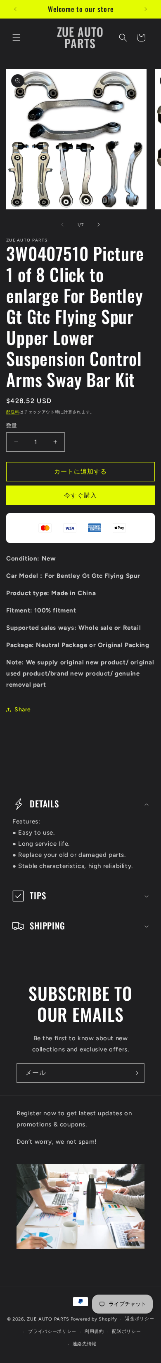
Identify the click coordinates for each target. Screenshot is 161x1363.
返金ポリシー (139, 1318)
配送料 (12, 412)
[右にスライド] (99, 225)
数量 (11, 425)
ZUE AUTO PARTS (48, 1319)
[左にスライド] (62, 225)
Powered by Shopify (94, 1319)
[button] (16, 37)
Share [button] (22, 709)
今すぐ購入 (80, 495)
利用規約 (94, 1331)
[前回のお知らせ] (15, 9)
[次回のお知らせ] (146, 9)
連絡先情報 (85, 1344)
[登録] (135, 1073)
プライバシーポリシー (52, 1331)
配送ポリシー (126, 1331)
